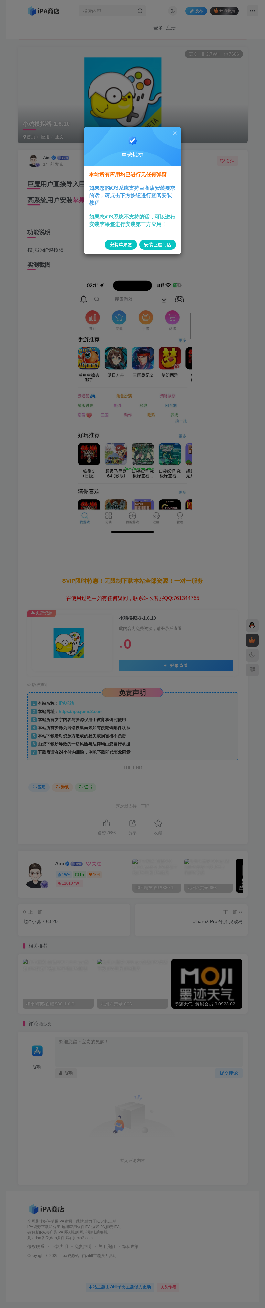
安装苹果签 (121, 244)
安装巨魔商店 (157, 244)
